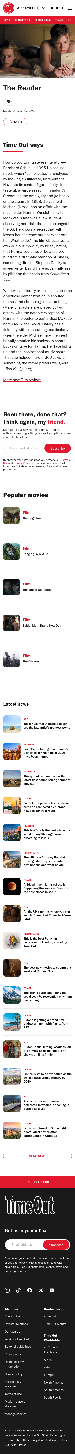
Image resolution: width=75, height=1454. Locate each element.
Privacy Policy (22, 463)
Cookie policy (13, 1374)
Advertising (51, 1316)
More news (38, 1156)
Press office (12, 1316)
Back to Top (42, 1182)
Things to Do (22, 20)
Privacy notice (14, 1354)
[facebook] (29, 1290)
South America (54, 1390)
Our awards (12, 1332)
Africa (48, 1360)
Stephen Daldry (49, 263)
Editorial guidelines (18, 1347)
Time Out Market (55, 1324)
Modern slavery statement (15, 1404)
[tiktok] (18, 1290)
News (7, 20)
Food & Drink (43, 20)
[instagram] (7, 1290)
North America (53, 1383)
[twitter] (40, 1290)
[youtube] (52, 1290)
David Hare (34, 269)
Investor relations (16, 1324)
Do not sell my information (14, 1365)
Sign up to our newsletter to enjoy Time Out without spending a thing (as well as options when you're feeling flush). (37, 434)
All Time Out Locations (52, 1350)
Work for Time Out (17, 1339)
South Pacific (52, 1398)
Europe (49, 1375)
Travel (59, 20)
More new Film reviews (22, 381)
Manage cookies (15, 1414)
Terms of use (13, 1394)
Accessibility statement (13, 1384)
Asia (47, 1367)
